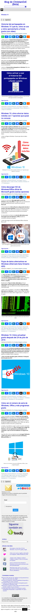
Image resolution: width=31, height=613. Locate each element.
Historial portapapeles (6, 108)
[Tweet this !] (10, 36)
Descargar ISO (4, 256)
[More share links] (28, 36)
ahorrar (9, 181)
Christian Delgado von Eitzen (20, 33)
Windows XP (4, 331)
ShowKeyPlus (24, 475)
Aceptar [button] (24, 609)
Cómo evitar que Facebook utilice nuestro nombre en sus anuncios (16, 586)
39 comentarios (19, 399)
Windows (20, 181)
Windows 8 (9, 329)
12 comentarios (6, 183)
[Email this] (20, 36)
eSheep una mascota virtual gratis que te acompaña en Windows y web (15, 583)
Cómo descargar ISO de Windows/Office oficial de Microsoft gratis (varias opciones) (15, 189)
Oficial (26, 256)
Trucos (21, 108)
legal (10, 475)
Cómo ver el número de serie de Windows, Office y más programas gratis (15, 405)
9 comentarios (23, 257)
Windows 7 (4, 329)
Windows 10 (26, 108)
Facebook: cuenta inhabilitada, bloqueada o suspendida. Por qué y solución (15, 581)
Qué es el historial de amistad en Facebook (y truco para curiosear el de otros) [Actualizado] (19, 564)
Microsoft (14, 256)
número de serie (16, 475)
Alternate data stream (9, 328)
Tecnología (19, 106)
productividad (16, 108)
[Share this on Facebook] (6, 36)
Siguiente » (7, 20)
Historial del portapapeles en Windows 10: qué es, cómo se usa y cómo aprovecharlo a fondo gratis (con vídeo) (15, 27)
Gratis (10, 256)
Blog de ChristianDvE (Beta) (15, 3)
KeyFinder (6, 475)
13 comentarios (12, 331)
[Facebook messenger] (17, 36)
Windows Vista (22, 329)
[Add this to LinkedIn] (13, 36)
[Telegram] (24, 36)
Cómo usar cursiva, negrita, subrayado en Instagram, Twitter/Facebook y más (19, 553)
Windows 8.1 (16, 257)
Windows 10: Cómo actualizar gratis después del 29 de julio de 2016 (14, 337)
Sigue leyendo (5, 100)
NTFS (16, 328)
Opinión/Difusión (12, 106)
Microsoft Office (21, 256)
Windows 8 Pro (21, 476)
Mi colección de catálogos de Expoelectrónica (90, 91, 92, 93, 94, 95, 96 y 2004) (15, 578)
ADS (2, 328)
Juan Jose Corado (7, 585)
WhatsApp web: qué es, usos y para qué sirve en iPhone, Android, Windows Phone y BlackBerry (19, 569)
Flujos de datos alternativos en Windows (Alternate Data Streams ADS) (15, 263)
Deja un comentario (7, 109)
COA (2, 475)
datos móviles (14, 181)
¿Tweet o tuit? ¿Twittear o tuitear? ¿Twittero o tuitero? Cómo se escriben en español (19, 559)
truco (11, 397)
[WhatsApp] (2, 36)
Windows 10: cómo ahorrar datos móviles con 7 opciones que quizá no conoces (15, 115)
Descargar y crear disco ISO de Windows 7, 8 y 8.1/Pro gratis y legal (18, 548)
